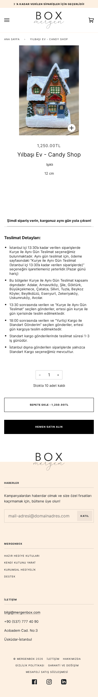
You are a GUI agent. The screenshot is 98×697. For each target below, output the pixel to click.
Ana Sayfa (12, 39)
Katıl (84, 515)
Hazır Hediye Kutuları (22, 555)
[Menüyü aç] (12, 20)
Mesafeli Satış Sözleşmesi (47, 672)
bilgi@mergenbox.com (22, 612)
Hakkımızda (72, 658)
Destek (9, 576)
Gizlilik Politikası (29, 665)
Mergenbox (26, 658)
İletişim (53, 658)
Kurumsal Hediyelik (20, 569)
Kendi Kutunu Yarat (20, 562)
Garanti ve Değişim (63, 665)
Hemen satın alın (49, 426)
